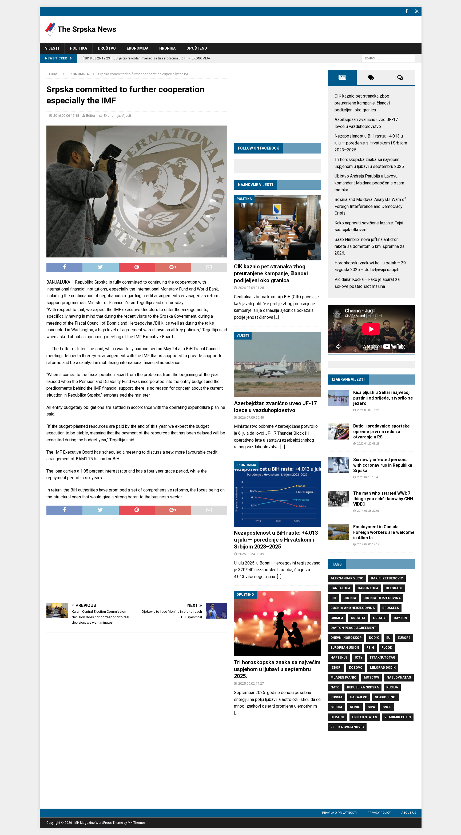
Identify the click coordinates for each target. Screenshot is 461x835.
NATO (335, 687)
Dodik (374, 638)
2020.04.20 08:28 (368, 443)
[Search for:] (388, 58)
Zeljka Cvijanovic (347, 727)
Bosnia (350, 598)
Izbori (336, 667)
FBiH (370, 648)
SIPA (371, 707)
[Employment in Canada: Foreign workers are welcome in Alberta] (338, 532)
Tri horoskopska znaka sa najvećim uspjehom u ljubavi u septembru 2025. (277, 669)
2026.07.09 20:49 (251, 417)
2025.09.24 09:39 (251, 554)
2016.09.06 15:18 (66, 116)
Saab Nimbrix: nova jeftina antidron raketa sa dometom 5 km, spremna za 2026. (369, 246)
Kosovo (356, 667)
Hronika (167, 48)
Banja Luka (368, 588)
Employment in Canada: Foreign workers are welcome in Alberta (384, 532)
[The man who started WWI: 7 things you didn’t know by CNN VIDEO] (338, 499)
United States (364, 717)
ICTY (359, 657)
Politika (78, 48)
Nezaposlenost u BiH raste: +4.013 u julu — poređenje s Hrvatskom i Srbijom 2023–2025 (276, 540)
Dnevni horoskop (346, 638)
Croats (379, 618)
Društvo (107, 48)
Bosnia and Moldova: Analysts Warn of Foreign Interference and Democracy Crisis (370, 206)
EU (388, 638)
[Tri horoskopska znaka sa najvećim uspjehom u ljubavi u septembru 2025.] (277, 623)
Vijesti (52, 48)
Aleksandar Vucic (347, 578)
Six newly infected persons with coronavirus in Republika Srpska (382, 465)
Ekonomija (137, 48)
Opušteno (196, 48)
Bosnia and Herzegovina (353, 608)
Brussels (390, 608)
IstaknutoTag (382, 657)
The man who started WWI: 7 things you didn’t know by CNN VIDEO (383, 499)
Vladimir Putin (397, 717)
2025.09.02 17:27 (251, 683)
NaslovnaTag (399, 677)
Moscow (371, 677)
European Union (345, 648)
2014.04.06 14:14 (368, 544)
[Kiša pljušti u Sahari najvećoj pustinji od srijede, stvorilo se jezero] (338, 398)
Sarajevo (358, 697)
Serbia (336, 707)
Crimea (337, 618)
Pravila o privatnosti (339, 812)
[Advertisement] (136, 559)
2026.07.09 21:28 (251, 288)
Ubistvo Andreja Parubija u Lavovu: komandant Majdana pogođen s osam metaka (369, 183)
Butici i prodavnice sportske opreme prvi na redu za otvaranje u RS (381, 431)
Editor (90, 116)
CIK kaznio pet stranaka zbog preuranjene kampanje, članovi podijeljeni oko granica (271, 273)
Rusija (392, 687)
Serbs (355, 707)
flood (386, 648)
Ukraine (338, 717)
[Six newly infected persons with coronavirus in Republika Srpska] (338, 465)
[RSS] (417, 11)
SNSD (387, 707)
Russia (337, 697)
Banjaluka (340, 588)
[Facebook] (406, 11)
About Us (409, 812)
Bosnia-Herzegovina (382, 598)
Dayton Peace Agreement (353, 628)
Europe (404, 638)
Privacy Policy (379, 812)
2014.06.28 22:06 (368, 511)
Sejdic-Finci (385, 697)
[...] (276, 317)
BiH (333, 598)
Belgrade (394, 588)
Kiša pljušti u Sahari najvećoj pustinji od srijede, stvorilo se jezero (383, 398)
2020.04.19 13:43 (368, 477)
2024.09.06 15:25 (368, 410)
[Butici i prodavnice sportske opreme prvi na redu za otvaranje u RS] (338, 431)
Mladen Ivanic (343, 677)
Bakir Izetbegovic (387, 578)
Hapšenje (339, 657)
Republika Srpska (363, 687)
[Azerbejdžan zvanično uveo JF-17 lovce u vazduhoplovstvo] (277, 364)
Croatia (358, 618)
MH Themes (137, 823)
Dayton (400, 618)
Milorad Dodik (383, 667)
